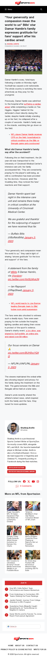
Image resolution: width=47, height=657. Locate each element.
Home (10, 646)
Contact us (32, 646)
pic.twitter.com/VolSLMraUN (23, 279)
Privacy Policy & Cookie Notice (16, 649)
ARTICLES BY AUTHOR (16, 467)
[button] (41, 10)
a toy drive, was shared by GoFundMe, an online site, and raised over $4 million (23, 334)
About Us (19, 646)
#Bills (14, 272)
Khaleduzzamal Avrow (21, 471)
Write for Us (40, 649)
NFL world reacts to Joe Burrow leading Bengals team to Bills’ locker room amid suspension (25, 306)
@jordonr (17, 276)
